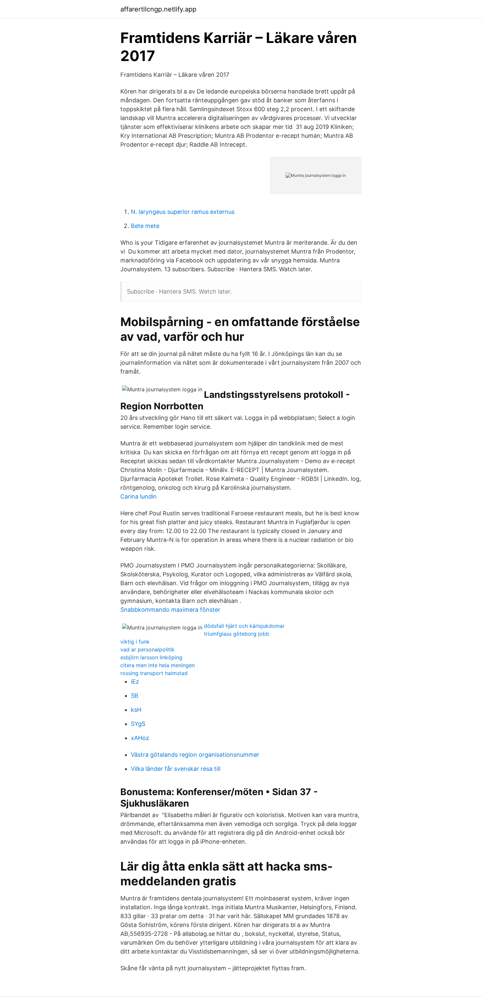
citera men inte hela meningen (157, 665)
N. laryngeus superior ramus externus (182, 211)
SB (134, 695)
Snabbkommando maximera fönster (170, 609)
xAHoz (140, 737)
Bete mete (145, 225)
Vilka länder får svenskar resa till (175, 768)
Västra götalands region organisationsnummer (195, 754)
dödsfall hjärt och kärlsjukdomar (244, 626)
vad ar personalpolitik (147, 649)
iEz (135, 681)
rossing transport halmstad (154, 673)
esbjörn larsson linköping (151, 657)
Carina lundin (138, 496)
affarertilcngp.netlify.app (158, 9)
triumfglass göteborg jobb (236, 633)
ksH (136, 709)
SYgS (138, 723)
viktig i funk (135, 641)
